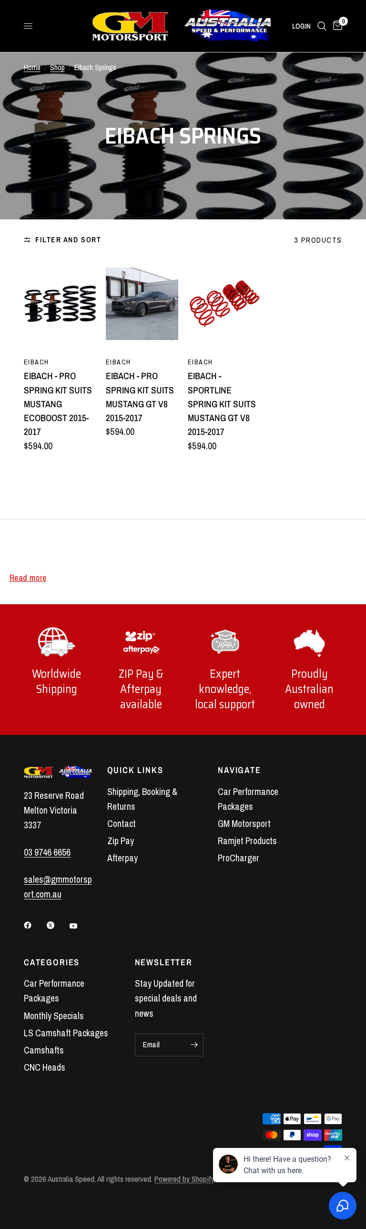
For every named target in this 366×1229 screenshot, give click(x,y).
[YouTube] (80, 926)
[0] (336, 26)
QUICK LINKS (135, 770)
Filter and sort (68, 240)
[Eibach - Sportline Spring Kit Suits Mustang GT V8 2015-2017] (224, 303)
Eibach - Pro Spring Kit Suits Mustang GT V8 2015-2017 (140, 397)
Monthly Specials (54, 1016)
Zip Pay (120, 841)
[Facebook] (34, 925)
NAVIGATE (239, 770)
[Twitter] (57, 925)
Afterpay (122, 858)
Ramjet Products (247, 841)
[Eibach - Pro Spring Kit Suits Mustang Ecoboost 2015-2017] (60, 303)
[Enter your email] (193, 1044)
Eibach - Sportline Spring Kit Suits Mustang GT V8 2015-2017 (222, 404)
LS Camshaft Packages (66, 1033)
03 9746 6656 (47, 852)
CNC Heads (44, 1067)
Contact (121, 823)
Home (32, 67)
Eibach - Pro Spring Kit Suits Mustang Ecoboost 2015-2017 (58, 404)
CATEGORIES (52, 962)
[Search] (322, 26)
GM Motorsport (244, 823)
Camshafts (44, 1050)
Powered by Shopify (184, 1179)
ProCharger (238, 858)
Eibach (36, 361)
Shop (57, 67)
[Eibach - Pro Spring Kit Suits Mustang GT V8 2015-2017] (142, 303)
